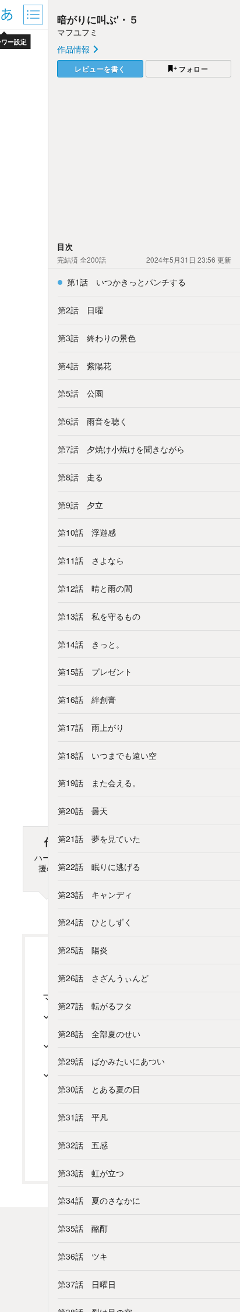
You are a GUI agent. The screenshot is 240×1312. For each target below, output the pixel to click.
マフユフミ (77, 32)
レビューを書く (100, 68)
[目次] (34, 14)
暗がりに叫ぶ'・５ (98, 19)
